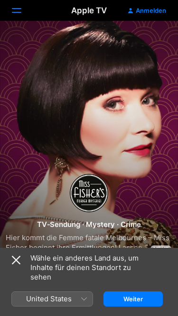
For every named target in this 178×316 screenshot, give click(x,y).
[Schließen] (16, 260)
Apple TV (89, 10)
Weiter (133, 299)
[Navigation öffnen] (22, 10)
